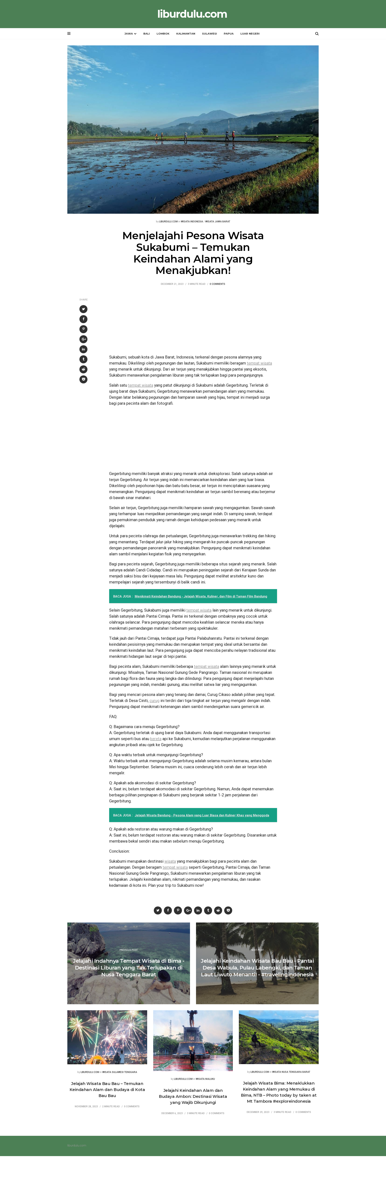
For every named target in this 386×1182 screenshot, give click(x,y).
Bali (146, 33)
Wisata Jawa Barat (217, 221)
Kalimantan (185, 33)
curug (154, 700)
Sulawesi (209, 33)
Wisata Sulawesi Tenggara (119, 1072)
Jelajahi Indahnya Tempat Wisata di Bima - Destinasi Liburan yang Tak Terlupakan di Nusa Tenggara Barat (128, 968)
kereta (155, 738)
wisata (170, 861)
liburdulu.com (192, 14)
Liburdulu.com (168, 221)
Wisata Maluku (205, 1079)
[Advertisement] (193, 322)
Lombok (163, 33)
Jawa (128, 33)
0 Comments (217, 284)
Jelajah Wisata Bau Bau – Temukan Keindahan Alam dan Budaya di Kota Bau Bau (107, 1089)
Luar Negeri (250, 33)
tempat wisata (259, 363)
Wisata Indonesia (192, 221)
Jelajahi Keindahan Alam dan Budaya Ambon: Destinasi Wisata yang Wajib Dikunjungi (193, 1096)
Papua (229, 33)
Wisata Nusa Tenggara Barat (291, 1072)
